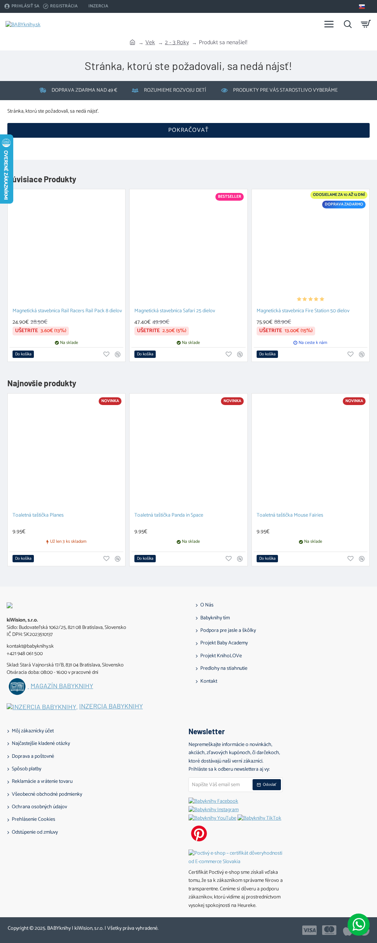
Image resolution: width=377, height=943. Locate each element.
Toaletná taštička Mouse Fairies (290, 515)
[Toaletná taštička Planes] (66, 452)
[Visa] (309, 930)
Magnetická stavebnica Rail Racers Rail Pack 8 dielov (67, 311)
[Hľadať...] (347, 24)
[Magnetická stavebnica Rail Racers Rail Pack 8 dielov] (66, 248)
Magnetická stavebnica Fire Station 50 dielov (303, 311)
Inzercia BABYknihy (111, 706)
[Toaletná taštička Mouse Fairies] (310, 452)
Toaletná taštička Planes (38, 515)
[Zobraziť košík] (366, 24)
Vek (150, 42)
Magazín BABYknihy (62, 686)
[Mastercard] (329, 930)
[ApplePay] (347, 930)
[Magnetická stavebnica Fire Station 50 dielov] (310, 248)
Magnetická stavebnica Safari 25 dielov (174, 311)
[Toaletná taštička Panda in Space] (188, 452)
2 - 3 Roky (177, 42)
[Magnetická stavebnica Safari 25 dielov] (188, 248)
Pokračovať (188, 130)
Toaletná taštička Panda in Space (168, 515)
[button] (23, 354)
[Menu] (329, 24)
